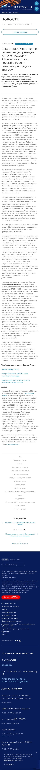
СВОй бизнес (20, 506)
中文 (18, 559)
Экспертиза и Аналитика (9, 618)
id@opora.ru (6, 665)
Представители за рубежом (14, 681)
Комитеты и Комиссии (8, 612)
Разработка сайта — (10, 640)
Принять (9, 764)
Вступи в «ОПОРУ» (11, 597)
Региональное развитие (22, 24)
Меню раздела (20, 32)
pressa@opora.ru (6, 736)
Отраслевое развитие (20, 474)
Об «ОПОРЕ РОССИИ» (9, 603)
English (12, 559)
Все (20, 457)
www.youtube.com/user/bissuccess (14, 374)
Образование (5, 632)
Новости (9, 24)
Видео (20, 495)
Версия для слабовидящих (11, 12)
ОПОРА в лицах (20, 481)
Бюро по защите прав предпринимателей (20, 492)
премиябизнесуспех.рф (10, 369)
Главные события (20, 460)
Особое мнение (20, 488)
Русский (5, 559)
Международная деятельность (20, 478)
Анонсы (20, 464)
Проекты (4, 634)
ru (36, 8)
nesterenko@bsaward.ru (12, 444)
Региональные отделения (13, 679)
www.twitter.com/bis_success (12, 382)
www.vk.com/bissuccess (10, 376)
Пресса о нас (20, 485)
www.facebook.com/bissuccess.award (15, 380)
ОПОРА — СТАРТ (20, 509)
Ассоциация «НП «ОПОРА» (10, 606)
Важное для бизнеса (20, 467)
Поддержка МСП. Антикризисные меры (20, 502)
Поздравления (20, 499)
